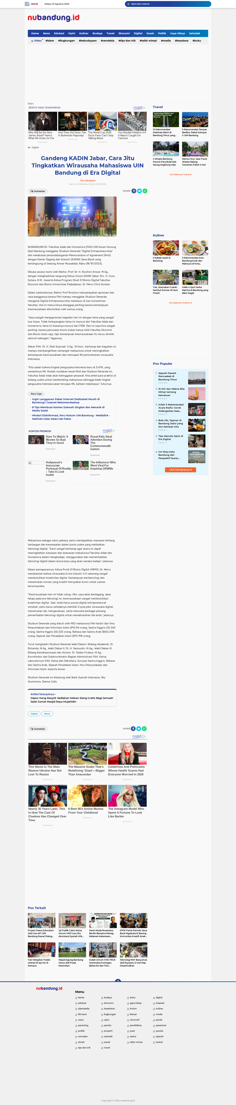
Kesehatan (109, 1008)
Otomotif (134, 1020)
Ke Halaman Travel (180, 174)
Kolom (133, 1008)
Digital (138, 33)
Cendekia (108, 40)
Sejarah (159, 1036)
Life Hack (82, 1014)
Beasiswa (182, 40)
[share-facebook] (133, 191)
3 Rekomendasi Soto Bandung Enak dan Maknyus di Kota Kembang (193, 260)
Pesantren (161, 1025)
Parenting (83, 1025)
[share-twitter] (139, 191)
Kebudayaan (89, 40)
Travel (110, 33)
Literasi (133, 1014)
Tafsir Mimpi (149, 40)
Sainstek (194, 33)
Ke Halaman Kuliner (179, 302)
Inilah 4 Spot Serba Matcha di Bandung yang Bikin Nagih (195, 290)
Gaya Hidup (177, 33)
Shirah (81, 1042)
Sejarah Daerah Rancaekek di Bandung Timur (167, 376)
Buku (197, 40)
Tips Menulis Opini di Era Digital (170, 438)
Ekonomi (124, 33)
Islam (50, 40)
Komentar (39, 191)
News (46, 33)
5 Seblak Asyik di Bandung (161, 259)
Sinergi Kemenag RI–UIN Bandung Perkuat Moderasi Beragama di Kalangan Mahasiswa (169, 4)
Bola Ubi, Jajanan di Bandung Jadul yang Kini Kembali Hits (170, 423)
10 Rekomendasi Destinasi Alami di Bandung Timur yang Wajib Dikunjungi (164, 132)
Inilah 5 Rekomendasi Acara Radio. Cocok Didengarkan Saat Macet (171, 407)
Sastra (133, 1036)
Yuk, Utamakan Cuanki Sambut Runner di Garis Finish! (165, 290)
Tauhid (159, 1042)
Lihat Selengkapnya (179, 469)
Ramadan (83, 1036)
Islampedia (83, 1008)
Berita (81, 997)
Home (34, 4)
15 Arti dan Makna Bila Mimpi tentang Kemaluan (171, 391)
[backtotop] (118, 982)
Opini (71, 33)
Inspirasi (160, 1003)
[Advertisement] (145, 19)
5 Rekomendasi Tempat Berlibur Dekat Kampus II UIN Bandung (194, 132)
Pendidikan (136, 1025)
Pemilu (107, 1025)
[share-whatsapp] (145, 191)
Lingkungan (67, 40)
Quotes (159, 1031)
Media (167, 40)
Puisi (132, 1031)
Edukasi (59, 33)
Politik (162, 33)
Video (37, 40)
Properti (108, 1031)
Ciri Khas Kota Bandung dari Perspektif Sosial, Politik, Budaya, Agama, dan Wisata (170, 455)
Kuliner (83, 33)
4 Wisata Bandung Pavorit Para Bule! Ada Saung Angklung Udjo (164, 162)
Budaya (97, 33)
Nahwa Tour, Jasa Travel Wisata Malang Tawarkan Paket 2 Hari (194, 162)
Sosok (150, 33)
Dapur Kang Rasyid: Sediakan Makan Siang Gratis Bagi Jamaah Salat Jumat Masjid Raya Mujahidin (72, 699)
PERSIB (159, 1020)
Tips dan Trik (128, 40)
